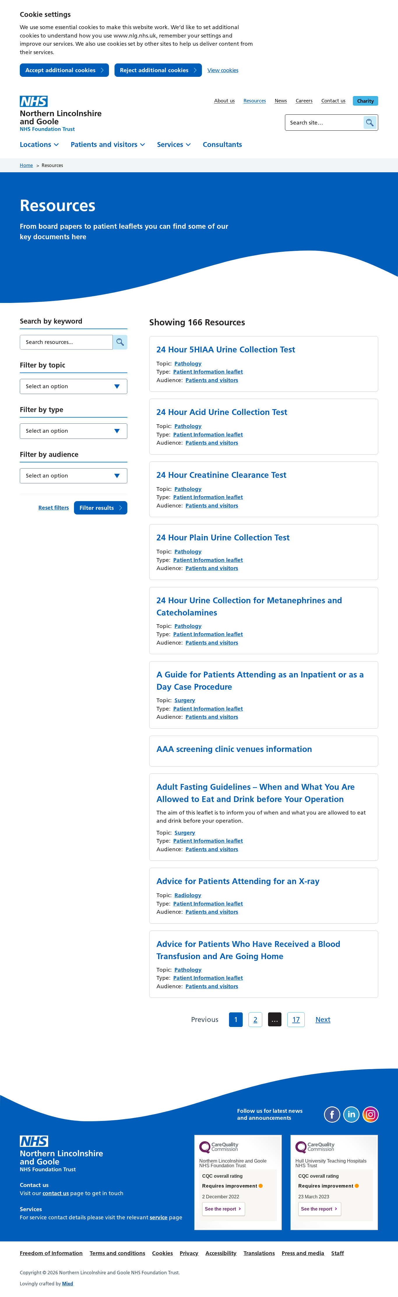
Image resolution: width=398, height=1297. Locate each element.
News (281, 101)
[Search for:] (325, 122)
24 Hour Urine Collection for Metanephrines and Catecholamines (249, 606)
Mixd (67, 1284)
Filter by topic (42, 365)
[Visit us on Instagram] (370, 1114)
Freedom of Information (51, 1253)
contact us (56, 1193)
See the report (220, 1208)
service (159, 1217)
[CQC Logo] (218, 1152)
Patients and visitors (104, 144)
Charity (365, 101)
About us (224, 101)
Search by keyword (51, 321)
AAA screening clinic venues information (234, 749)
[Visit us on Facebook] (332, 1114)
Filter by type (41, 409)
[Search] (120, 342)
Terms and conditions (117, 1253)
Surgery (185, 700)
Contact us (333, 101)
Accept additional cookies (60, 70)
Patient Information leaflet (208, 371)
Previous (204, 1019)
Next (323, 1019)
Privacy (189, 1253)
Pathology (188, 363)
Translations (259, 1253)
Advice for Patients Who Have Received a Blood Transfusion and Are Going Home (248, 950)
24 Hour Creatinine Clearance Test (221, 475)
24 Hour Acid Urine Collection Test (221, 412)
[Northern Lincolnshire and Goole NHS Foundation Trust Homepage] (60, 113)
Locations (35, 144)
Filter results (97, 507)
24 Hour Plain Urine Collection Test (223, 537)
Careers (304, 101)
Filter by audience (49, 454)
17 (296, 1019)
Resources (255, 101)
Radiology (188, 895)
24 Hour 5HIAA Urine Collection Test (225, 349)
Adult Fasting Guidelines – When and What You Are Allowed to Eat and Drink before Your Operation (255, 793)
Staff (337, 1253)
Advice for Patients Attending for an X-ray (238, 881)
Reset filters (53, 507)
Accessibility (221, 1253)
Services (170, 144)
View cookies (222, 70)
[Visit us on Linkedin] (351, 1114)
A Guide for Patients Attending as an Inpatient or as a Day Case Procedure (260, 681)
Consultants (222, 144)
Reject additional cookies (154, 70)
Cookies (162, 1253)
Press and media (303, 1253)
